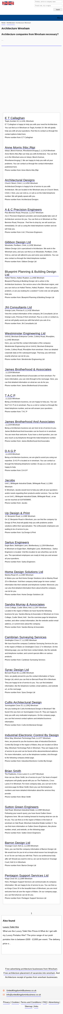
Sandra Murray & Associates (25, 604)
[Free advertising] (7, 3)
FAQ (45, 1002)
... (2, 40)
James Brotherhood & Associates (28, 369)
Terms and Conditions (31, 1002)
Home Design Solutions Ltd (24, 571)
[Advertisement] (31, 79)
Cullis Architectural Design (23, 702)
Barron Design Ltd (17, 842)
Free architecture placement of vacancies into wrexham (29, 973)
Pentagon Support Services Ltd (26, 875)
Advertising (54, 1002)
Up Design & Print (17, 513)
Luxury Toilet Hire (11, 927)
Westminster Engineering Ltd (25, 333)
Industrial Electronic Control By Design (32, 735)
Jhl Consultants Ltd (18, 307)
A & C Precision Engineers (23, 209)
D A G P (10, 450)
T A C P (10, 395)
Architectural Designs (20, 180)
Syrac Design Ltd (17, 669)
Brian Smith (13, 770)
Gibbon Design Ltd (18, 242)
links (36, 1006)
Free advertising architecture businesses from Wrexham (31, 969)
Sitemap (28, 1006)
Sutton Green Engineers (22, 806)
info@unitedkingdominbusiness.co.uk (23, 994)
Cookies (15, 1002)
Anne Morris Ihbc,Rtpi (20, 147)
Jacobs (10, 480)
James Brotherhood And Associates (30, 421)
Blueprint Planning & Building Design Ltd (30, 273)
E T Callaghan (15, 118)
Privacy (6, 1002)
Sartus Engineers (17, 542)
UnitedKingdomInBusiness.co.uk (21, 990)
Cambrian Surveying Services (25, 637)
